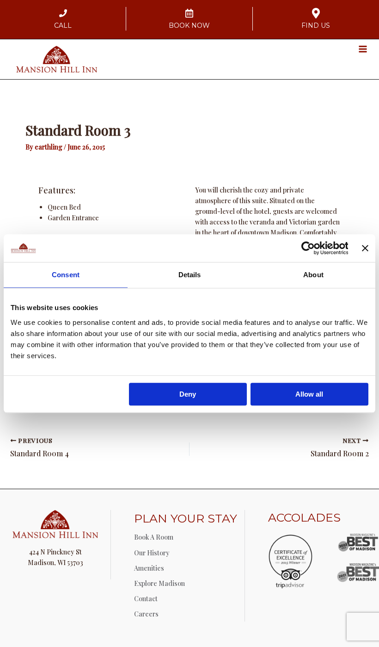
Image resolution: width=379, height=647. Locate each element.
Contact (146, 598)
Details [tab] (189, 275)
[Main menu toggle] (362, 48)
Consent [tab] (65, 275)
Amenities (149, 568)
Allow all (309, 394)
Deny (187, 394)
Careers (146, 614)
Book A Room (153, 537)
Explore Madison (159, 583)
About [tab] (313, 275)
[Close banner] (365, 248)
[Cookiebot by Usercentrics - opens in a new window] (307, 248)
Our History (152, 552)
